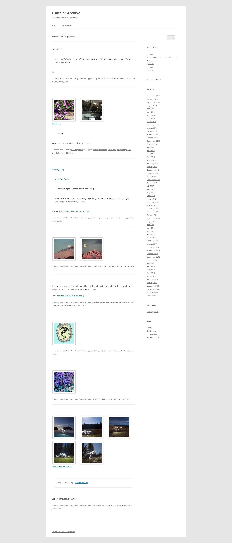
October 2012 (152, 176)
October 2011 (152, 215)
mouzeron (56, 124)
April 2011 (151, 234)
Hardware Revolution (109, 302)
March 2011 (151, 237)
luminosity (97, 266)
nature (107, 505)
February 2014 (152, 125)
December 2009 (153, 286)
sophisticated (122, 266)
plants (103, 399)
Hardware (97, 302)
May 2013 (151, 154)
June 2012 (151, 189)
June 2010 (151, 266)
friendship (103, 149)
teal (114, 399)
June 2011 (151, 228)
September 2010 (153, 257)
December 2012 (153, 170)
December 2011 (153, 208)
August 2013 (152, 144)
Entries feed (151, 331)
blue (94, 399)
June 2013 (151, 150)
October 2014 (152, 99)
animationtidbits (62, 179)
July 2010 (150, 263)
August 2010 (152, 260)
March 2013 (151, 160)
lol (104, 78)
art (94, 351)
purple (109, 399)
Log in (149, 328)
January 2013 (152, 166)
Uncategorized (77, 78)
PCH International (126, 302)
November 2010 (153, 250)
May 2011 (151, 231)
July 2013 (150, 147)
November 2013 (153, 134)
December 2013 (153, 131)
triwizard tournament (120, 78)
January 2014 (152, 128)
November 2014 (153, 96)
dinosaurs (100, 505)
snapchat (55, 153)
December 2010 (153, 247)
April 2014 (151, 118)
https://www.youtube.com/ (71, 295)
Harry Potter (98, 78)
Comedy (96, 218)
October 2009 (152, 292)
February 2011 (152, 241)
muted (104, 266)
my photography (124, 149)
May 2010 (151, 270)
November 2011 (153, 212)
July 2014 (150, 108)
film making (122, 218)
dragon (99, 351)
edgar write (112, 218)
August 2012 (152, 183)
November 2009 (153, 289)
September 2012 (153, 179)
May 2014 (151, 115)
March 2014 (151, 121)
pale (109, 266)
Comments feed (153, 334)
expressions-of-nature (61, 466)
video (130, 218)
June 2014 (151, 112)
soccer (108, 78)
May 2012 (151, 192)
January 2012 (152, 205)
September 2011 (153, 218)
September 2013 (153, 141)
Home (54, 25)
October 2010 (152, 253)
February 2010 (152, 279)
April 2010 (151, 273)
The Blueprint (66, 305)
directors (103, 218)
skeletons (126, 505)
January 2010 (152, 282)
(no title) (150, 54)
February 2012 (152, 202)
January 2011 (152, 244)
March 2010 (151, 276)
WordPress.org (153, 337)
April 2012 (151, 195)
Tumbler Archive (66, 12)
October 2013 (152, 137)
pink (114, 266)
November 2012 (153, 173)
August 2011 (152, 221)
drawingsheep (58, 169)
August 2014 (152, 105)
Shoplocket (56, 305)
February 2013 (152, 163)
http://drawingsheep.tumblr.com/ (74, 211)
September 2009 (153, 295)
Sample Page (67, 25)
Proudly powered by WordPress (63, 532)
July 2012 (150, 186)
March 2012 (151, 199)
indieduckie (57, 49)
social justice (122, 351)
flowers (96, 149)
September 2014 (153, 102)
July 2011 (150, 224)
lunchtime (112, 149)
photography (116, 505)
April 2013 (151, 157)
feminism (106, 351)
